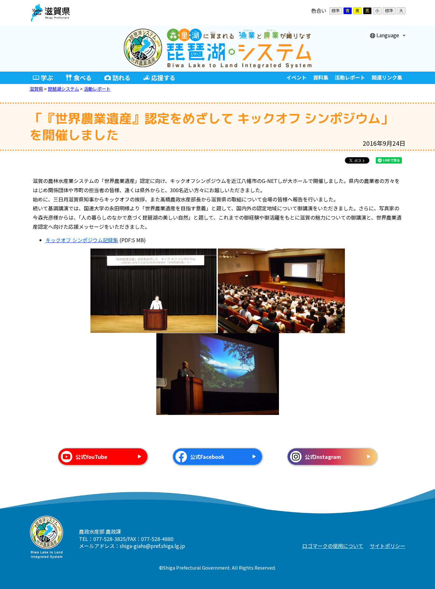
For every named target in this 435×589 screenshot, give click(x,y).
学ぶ (47, 77)
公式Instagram (323, 456)
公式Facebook (207, 456)
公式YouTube (91, 456)
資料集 (320, 77)
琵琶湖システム (63, 88)
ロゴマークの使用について (332, 546)
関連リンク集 (387, 77)
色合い (318, 10)
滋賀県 (36, 88)
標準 (336, 10)
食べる (83, 77)
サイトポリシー (387, 546)
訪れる (121, 77)
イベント (296, 77)
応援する (163, 77)
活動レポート (350, 77)
